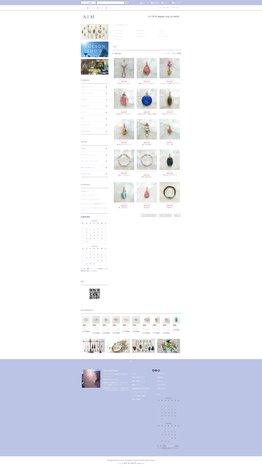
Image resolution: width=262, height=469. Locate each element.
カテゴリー (92, 8)
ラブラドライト (119, 30)
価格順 (174, 53)
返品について (136, 384)
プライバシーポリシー (139, 392)
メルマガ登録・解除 (164, 7)
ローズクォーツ (141, 36)
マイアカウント (162, 373)
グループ (101, 8)
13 (176, 215)
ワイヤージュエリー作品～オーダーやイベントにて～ (94, 209)
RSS (133, 399)
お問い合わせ (175, 7)
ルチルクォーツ (141, 33)
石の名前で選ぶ (120, 24)
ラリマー (161, 30)
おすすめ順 (166, 53)
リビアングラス (119, 33)
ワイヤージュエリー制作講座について (93, 204)
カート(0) (177, 2)
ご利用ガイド (85, 191)
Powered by (121, 463)
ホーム (83, 8)
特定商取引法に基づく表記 (140, 388)
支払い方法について (138, 377)
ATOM (138, 399)
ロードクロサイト (163, 36)
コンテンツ (110, 8)
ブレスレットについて (88, 195)
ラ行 (127, 24)
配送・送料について (138, 381)
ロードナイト (118, 39)
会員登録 (156, 2)
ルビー (160, 33)
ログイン (166, 2)
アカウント (145, 2)
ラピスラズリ (140, 30)
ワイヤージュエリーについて (90, 199)
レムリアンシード (119, 36)
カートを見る (161, 384)
